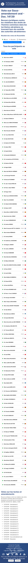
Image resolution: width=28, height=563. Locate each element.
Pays (8, 53)
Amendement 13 (14, 530)
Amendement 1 (14, 504)
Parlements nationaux (14, 547)
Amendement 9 (14, 521)
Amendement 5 (14, 513)
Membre (3, 53)
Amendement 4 (14, 511)
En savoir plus (21, 558)
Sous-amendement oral (16, 537)
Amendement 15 (14, 534)
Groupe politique (14, 53)
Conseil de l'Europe (14, 545)
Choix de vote (22, 53)
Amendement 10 (14, 524)
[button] (24, 42)
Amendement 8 (14, 519)
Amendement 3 (14, 508)
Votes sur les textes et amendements (12, 42)
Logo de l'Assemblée (10, 550)
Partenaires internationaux (14, 548)
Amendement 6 (14, 515)
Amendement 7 (14, 517)
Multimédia (21, 550)
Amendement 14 (14, 532)
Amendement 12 (14, 528)
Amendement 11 (14, 526)
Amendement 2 (14, 506)
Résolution (13, 539)
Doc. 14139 (17, 501)
